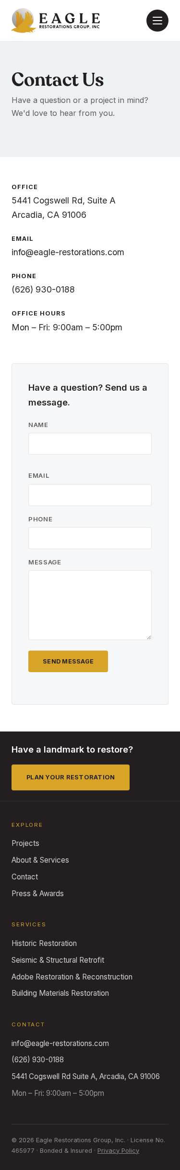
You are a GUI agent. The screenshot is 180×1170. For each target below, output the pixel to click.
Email (38, 475)
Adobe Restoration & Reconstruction (72, 976)
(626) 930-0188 (43, 289)
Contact (25, 876)
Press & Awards (38, 893)
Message (44, 562)
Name (38, 424)
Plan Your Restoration (70, 777)
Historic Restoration (44, 943)
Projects (25, 843)
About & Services (40, 860)
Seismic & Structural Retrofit (58, 960)
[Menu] (157, 21)
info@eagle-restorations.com (68, 252)
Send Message (68, 661)
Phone (40, 519)
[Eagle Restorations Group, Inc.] (56, 21)
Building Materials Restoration (60, 993)
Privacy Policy (118, 1150)
